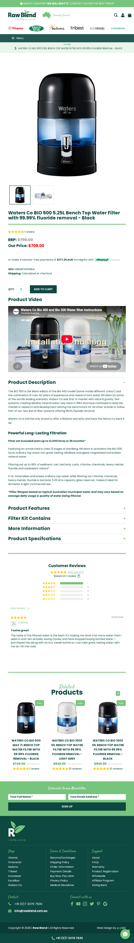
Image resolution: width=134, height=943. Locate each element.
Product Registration (105, 871)
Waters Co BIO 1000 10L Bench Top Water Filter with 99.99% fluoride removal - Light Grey (67, 749)
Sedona (13, 867)
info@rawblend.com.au (30, 911)
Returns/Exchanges (62, 858)
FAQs (95, 862)
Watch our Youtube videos (78, 904)
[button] (16, 232)
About (96, 858)
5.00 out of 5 (76, 572)
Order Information (62, 867)
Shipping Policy (59, 862)
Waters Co (15, 885)
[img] (18, 618)
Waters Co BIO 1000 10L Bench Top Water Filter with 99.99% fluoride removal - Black (108, 749)
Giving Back (99, 885)
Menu (19, 38)
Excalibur (14, 880)
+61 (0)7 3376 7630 (69, 938)
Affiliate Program (103, 880)
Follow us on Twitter (92, 904)
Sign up (67, 806)
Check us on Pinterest (98, 904)
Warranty (98, 867)
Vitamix (13, 858)
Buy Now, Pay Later (62, 876)
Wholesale (98, 876)
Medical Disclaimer (62, 885)
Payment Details (60, 871)
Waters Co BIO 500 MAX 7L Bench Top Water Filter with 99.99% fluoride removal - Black (26, 749)
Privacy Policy (59, 880)
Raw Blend (17, 20)
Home (67, 44)
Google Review (105, 904)
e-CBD (121, 928)
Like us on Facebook (72, 904)
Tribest (12, 871)
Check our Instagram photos (85, 904)
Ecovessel (14, 876)
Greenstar (15, 862)
